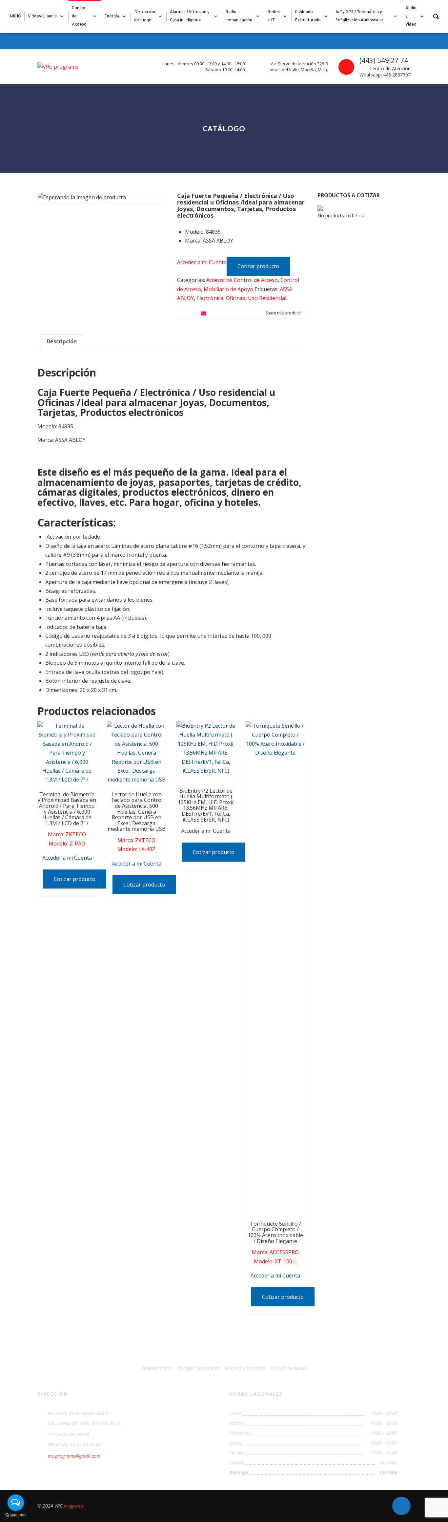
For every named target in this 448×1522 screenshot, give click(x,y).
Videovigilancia (156, 1368)
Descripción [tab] (62, 341)
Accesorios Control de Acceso (242, 280)
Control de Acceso (289, 1368)
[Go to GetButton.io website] (15, 1515)
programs (74, 1506)
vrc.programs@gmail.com (74, 1456)
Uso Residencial (267, 298)
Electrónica (209, 298)
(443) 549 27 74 (383, 60)
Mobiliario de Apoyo (228, 289)
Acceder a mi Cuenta (202, 262)
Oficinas (235, 298)
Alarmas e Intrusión (245, 1368)
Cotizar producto (258, 266)
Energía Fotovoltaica (198, 1368)
